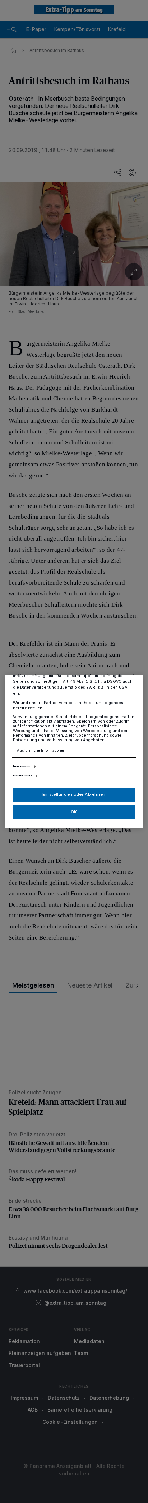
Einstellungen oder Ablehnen (73, 794)
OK (74, 811)
